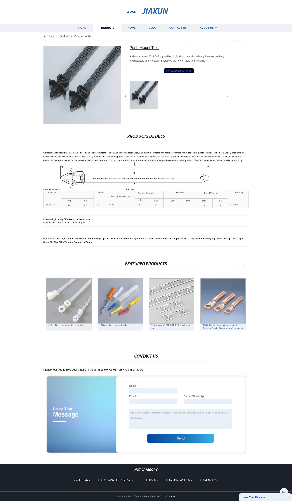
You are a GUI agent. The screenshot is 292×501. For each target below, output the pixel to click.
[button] (125, 96)
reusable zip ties (82, 480)
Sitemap (172, 496)
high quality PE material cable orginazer (71, 219)
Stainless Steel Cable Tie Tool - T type (66, 222)
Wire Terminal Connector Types (75, 242)
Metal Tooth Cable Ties (180, 480)
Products (106, 27)
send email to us (181, 70)
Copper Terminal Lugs (183, 238)
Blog (152, 27)
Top (284, 492)
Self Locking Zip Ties (99, 238)
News (131, 27)
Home (82, 27)
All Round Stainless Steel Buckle (117, 480)
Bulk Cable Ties (211, 480)
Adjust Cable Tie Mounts (73, 238)
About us (207, 27)
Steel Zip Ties (151, 480)
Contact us (178, 27)
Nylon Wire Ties (51, 238)
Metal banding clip (206, 238)
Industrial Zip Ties (226, 238)
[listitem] (146, 95)
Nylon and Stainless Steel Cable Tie (152, 238)
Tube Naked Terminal (122, 238)
